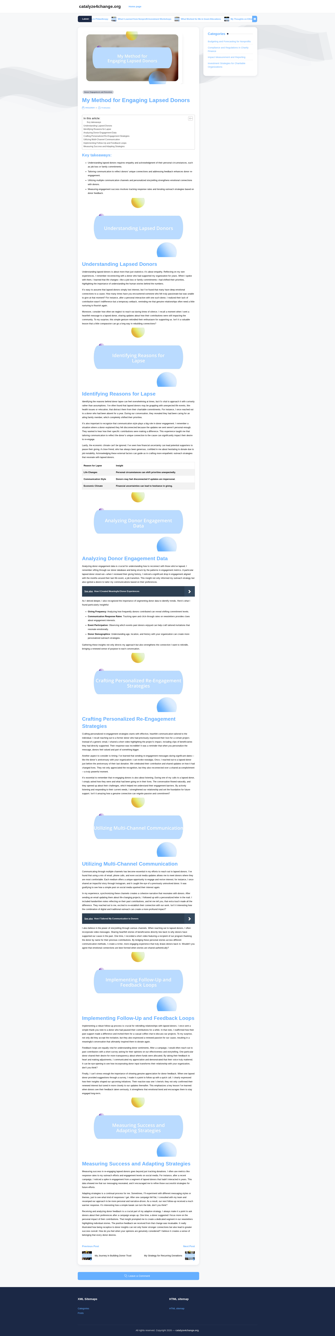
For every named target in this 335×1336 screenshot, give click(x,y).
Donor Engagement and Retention (98, 92)
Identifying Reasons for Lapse (97, 129)
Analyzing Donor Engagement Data (99, 132)
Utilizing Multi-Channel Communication (101, 139)
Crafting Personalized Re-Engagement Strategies (106, 136)
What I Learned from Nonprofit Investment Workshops (96, 19)
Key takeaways (94, 122)
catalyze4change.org (100, 6)
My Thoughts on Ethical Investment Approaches (206, 19)
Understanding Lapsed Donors (97, 125)
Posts (81, 1313)
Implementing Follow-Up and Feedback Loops (104, 143)
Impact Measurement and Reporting (226, 57)
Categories (83, 1308)
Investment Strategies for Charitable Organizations (226, 65)
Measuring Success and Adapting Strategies (104, 146)
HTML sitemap (176, 1308)
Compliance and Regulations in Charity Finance (228, 49)
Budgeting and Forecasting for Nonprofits (229, 41)
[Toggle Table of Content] (189, 118)
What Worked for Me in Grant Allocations (152, 19)
